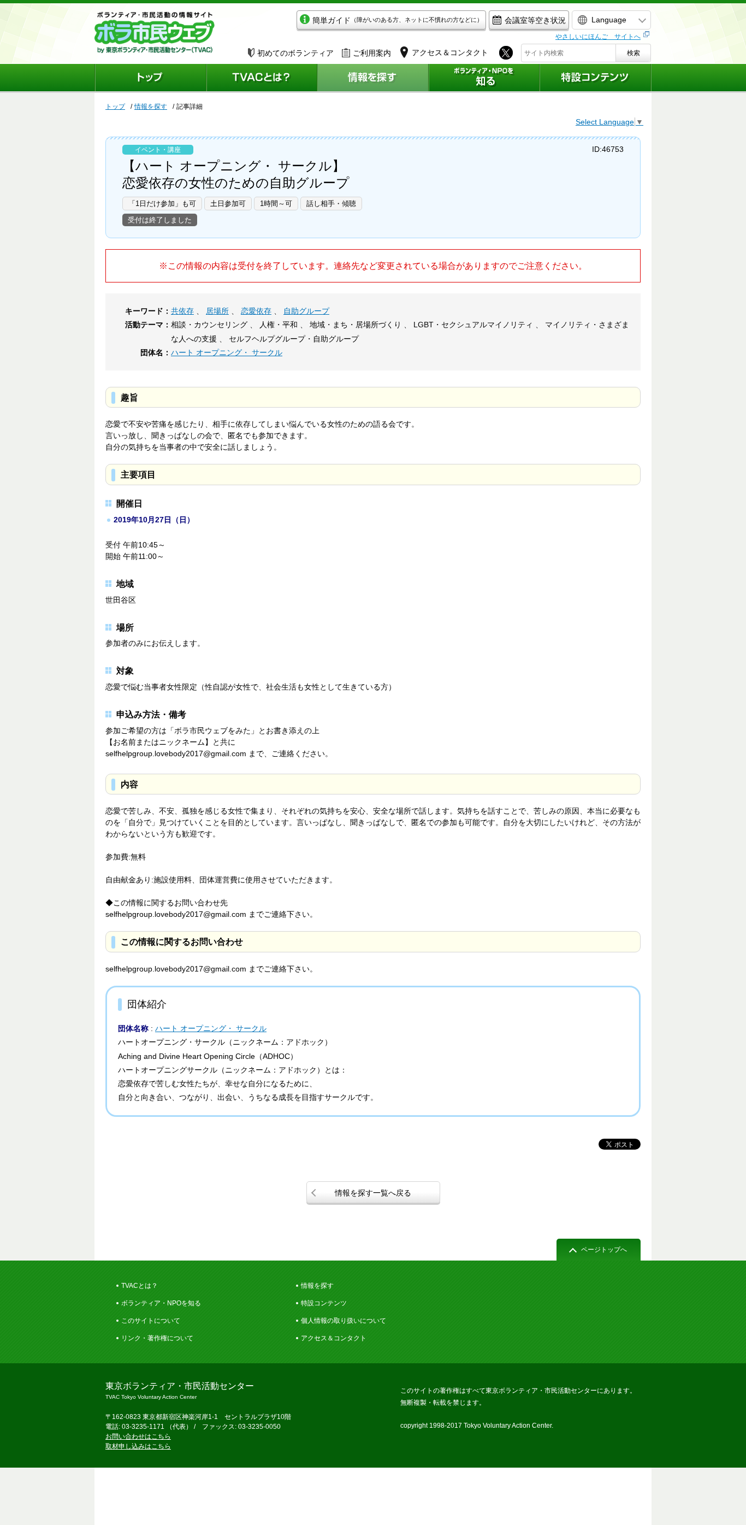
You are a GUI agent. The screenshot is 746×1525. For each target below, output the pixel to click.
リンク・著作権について (157, 1338)
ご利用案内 (372, 53)
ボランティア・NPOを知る (161, 1303)
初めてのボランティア (295, 53)
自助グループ (306, 311)
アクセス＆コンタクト (333, 1338)
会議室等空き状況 (535, 20)
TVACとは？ (139, 1286)
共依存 (182, 311)
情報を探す (150, 106)
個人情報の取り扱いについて (343, 1320)
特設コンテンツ (324, 1303)
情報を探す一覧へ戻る (373, 1192)
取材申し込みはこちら (138, 1446)
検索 (633, 53)
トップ (115, 106)
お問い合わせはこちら (138, 1436)
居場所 (217, 311)
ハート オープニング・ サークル (226, 352)
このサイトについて (150, 1320)
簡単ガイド (397, 20)
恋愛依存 (256, 311)
